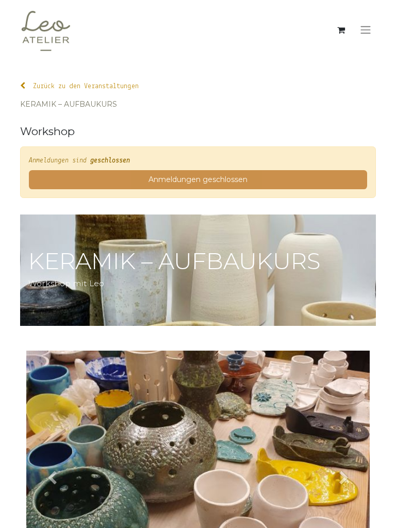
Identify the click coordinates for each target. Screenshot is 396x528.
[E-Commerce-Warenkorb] (341, 30)
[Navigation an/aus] (365, 30)
